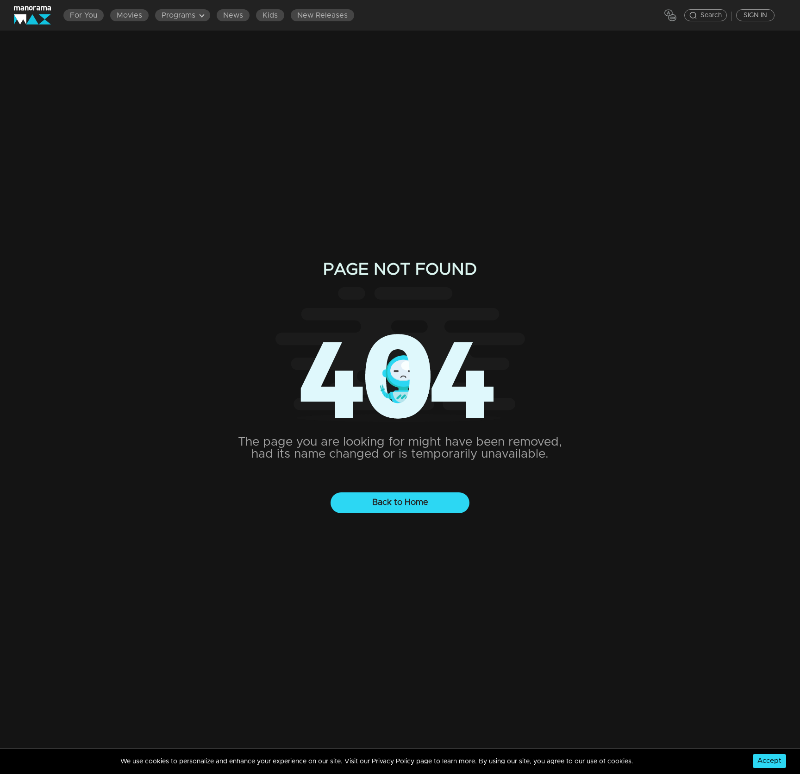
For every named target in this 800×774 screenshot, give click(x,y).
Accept (769, 760)
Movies (129, 15)
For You (83, 15)
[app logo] (37, 15)
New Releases (322, 15)
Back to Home (400, 502)
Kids (270, 15)
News (233, 15)
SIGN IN (755, 15)
